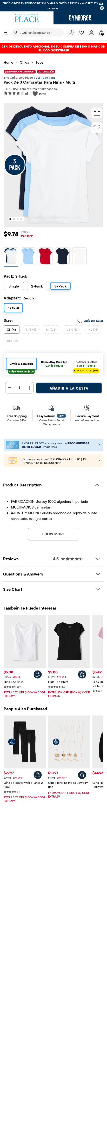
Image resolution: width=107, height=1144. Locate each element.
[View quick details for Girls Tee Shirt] (38, 674)
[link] (72, 33)
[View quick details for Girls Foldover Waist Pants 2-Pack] (38, 775)
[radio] (11, 256)
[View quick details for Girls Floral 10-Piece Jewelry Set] (82, 775)
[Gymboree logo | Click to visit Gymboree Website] (80, 17)
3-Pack (61, 286)
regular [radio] (13, 308)
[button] (81, 33)
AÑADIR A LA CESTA (69, 388)
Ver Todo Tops (46, 77)
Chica (24, 62)
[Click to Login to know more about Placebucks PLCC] (99, 461)
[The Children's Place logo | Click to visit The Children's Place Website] (27, 17)
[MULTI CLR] (11, 257)
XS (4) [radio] (11, 329)
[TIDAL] (62, 257)
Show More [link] (53, 534)
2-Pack (37, 286)
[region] (53, 5)
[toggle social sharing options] (96, 113)
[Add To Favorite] (96, 127)
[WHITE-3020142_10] (79, 257)
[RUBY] (45, 257)
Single (14, 286)
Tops (39, 62)
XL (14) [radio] (93, 329)
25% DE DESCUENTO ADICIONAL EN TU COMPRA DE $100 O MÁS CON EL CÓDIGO (53, 48)
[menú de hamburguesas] (6, 32)
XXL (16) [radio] (13, 341)
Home (8, 62)
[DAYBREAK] (28, 257)
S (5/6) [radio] (31, 329)
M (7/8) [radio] (51, 329)
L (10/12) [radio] (72, 329)
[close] (102, 8)
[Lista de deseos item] (82, 35)
